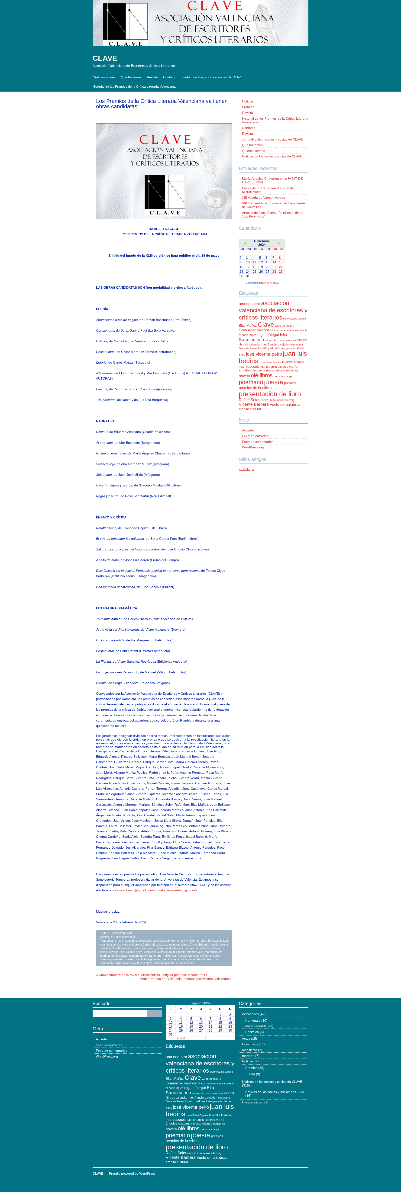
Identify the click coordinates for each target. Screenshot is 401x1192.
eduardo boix (299, 330)
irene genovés (287, 348)
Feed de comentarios (257, 442)
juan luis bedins (176, 952)
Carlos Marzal (151, 944)
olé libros (206, 955)
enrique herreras (274, 340)
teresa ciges (144, 963)
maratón (248, 1056)
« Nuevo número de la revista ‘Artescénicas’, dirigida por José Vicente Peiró (151, 975)
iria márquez (187, 948)
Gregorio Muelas (167, 948)
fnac (264, 344)
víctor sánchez (185, 963)
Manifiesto (249, 1050)
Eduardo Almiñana (210, 944)
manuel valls (196, 952)
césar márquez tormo (175, 944)
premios (155, 959)
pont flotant (142, 959)
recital (264, 400)
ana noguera (249, 304)
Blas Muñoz (248, 325)
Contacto (169, 77)
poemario (117, 959)
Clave (193, 944)
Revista (152, 77)
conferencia (282, 330)
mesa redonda (275, 370)
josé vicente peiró (131, 952)
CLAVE (105, 58)
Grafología (246, 469)
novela (244, 376)
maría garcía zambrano (147, 955)
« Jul (181, 1038)
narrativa (292, 370)
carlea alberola (131, 944)
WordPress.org (253, 447)
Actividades (250, 1014)
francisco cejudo (145, 948)
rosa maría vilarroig (282, 400)
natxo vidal (170, 955)
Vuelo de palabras (285, 404)
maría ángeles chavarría (115, 955)
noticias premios (188, 955)
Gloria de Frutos (248, 348)
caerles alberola (110, 944)
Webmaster (126, 933)
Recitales (252, 1032)
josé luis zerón (109, 952)
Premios (130, 937)
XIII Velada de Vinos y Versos (263, 197)
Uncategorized (252, 1102)
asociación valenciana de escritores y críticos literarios (172, 940)
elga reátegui (268, 335)
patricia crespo (283, 376)
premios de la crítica (174, 959)
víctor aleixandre (164, 963)
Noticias (118, 937)
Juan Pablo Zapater (270, 362)
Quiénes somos (104, 77)
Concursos (250, 1044)
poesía (129, 959)
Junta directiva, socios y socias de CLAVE (212, 77)
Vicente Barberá (254, 404)
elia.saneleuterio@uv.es (177, 890)
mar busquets (213, 952)
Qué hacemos (131, 77)
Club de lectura (284, 325)
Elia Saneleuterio (122, 948)
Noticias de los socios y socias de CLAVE (272, 156)
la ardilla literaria (293, 362)
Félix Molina (296, 344)
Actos (246, 1038)
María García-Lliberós (274, 366)
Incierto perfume (268, 348)
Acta (252, 1074)
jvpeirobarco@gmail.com (134, 890)
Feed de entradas (255, 436)
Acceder (248, 430)
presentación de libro (270, 394)
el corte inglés (247, 335)
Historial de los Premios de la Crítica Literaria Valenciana (134, 86)
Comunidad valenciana (256, 330)
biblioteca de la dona (294, 318)
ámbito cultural (250, 409)
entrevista (290, 340)
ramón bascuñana (199, 959)
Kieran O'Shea (270, 282)
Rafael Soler (249, 400)
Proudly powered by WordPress (132, 1173)
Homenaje (252, 1020)
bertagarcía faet (218, 940)
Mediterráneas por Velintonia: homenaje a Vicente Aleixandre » (185, 979)
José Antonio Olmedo (209, 948)
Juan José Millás (154, 952)
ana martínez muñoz (124, 940)
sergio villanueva (125, 963)
